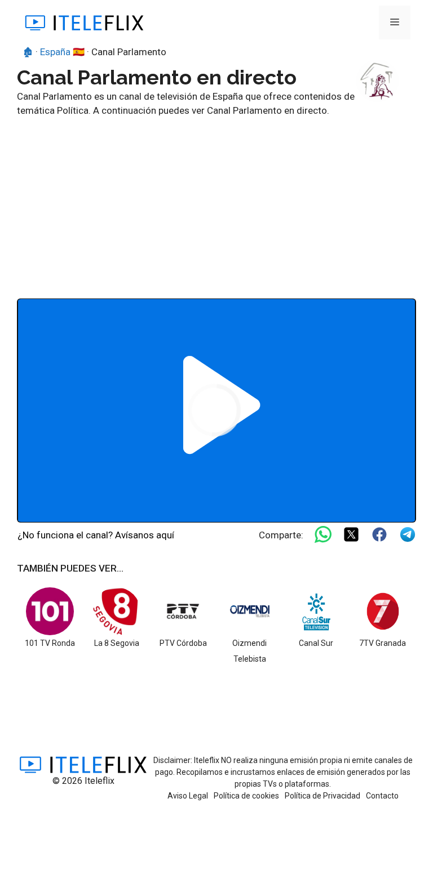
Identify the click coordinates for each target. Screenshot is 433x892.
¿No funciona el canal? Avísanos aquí (95, 535)
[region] (216, 410)
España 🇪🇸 (62, 51)
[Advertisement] (216, 203)
